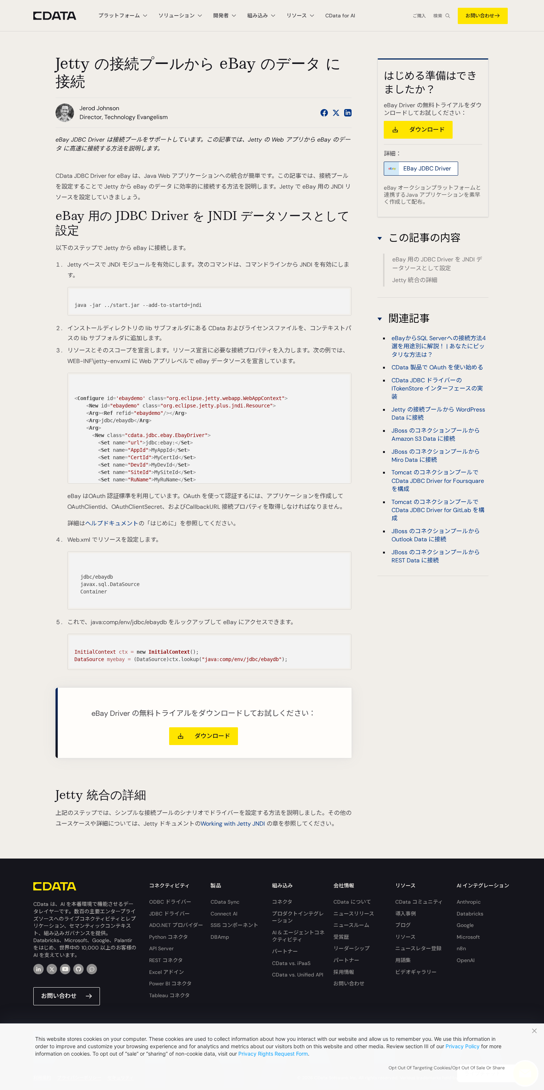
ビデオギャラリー (416, 972)
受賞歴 (341, 937)
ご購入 (419, 16)
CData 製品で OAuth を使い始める (437, 367)
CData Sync (225, 901)
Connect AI (224, 913)
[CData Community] (92, 969)
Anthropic (469, 901)
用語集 (403, 960)
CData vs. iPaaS (291, 963)
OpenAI (465, 960)
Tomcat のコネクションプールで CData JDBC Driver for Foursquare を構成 (438, 480)
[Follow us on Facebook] (324, 112)
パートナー (285, 951)
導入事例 (405, 913)
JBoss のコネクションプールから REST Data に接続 (436, 556)
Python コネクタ (168, 937)
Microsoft (468, 937)
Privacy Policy (463, 1046)
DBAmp (220, 937)
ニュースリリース (353, 913)
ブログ (403, 925)
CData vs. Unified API (297, 974)
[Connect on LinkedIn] (348, 112)
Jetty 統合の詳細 (414, 280)
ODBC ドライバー (170, 901)
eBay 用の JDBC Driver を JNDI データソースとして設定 (437, 263)
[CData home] (60, 16)
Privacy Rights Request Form (273, 1053)
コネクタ (282, 901)
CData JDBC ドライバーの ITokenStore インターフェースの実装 (437, 388)
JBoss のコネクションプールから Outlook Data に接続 (436, 535)
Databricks (470, 913)
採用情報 (343, 972)
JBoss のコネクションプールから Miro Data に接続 (436, 456)
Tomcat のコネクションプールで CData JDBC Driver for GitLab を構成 (438, 510)
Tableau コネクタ (169, 995)
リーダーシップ (351, 948)
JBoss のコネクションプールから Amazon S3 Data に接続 (436, 435)
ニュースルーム (351, 925)
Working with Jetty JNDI (233, 823)
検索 (437, 16)
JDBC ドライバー (169, 913)
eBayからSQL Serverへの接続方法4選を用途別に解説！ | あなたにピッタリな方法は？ (439, 346)
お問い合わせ (480, 16)
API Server (161, 948)
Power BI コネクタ (170, 983)
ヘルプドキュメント (111, 523)
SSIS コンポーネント (234, 925)
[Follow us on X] (336, 112)
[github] (78, 969)
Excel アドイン (166, 972)
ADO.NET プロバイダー (176, 925)
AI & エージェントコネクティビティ (298, 936)
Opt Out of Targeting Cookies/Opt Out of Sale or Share (447, 1068)
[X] (52, 969)
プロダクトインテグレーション (298, 917)
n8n (461, 948)
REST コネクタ (166, 960)
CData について (352, 901)
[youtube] (65, 969)
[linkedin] (38, 969)
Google (465, 925)
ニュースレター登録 (418, 948)
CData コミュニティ (419, 901)
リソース (405, 937)
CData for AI (340, 15)
